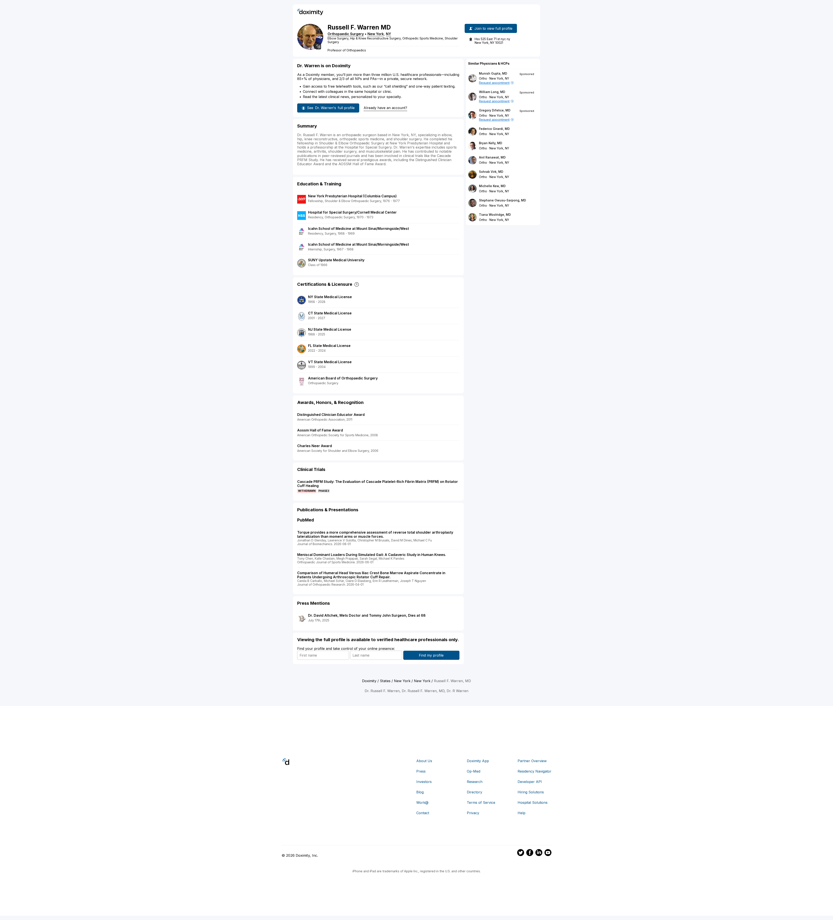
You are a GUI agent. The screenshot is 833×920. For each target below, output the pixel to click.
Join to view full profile (493, 28)
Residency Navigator (534, 771)
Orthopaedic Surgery (346, 34)
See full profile (331, 108)
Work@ (422, 802)
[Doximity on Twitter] (520, 853)
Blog (420, 792)
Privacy (473, 813)
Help (521, 813)
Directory (474, 792)
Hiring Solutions (531, 792)
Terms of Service (481, 802)
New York (375, 34)
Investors (424, 781)
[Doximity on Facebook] (529, 853)
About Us (424, 761)
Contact (422, 813)
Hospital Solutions (533, 802)
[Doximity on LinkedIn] (538, 853)
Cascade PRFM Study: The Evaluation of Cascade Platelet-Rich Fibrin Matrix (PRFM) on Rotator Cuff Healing (377, 483)
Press (421, 771)
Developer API (530, 781)
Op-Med (473, 771)
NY (388, 34)
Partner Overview (532, 761)
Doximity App (478, 761)
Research (474, 781)
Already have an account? (385, 108)
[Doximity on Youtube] (547, 853)
